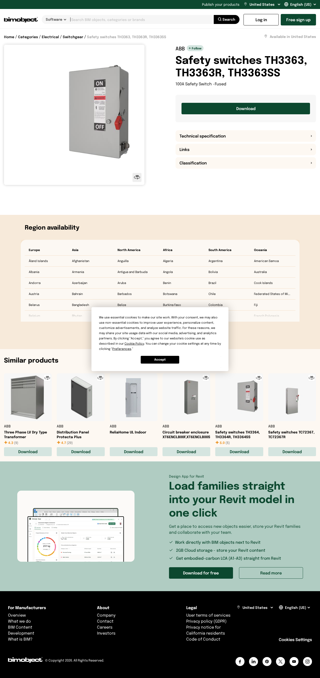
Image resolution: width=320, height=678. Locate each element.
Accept (160, 359)
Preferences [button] (121, 348)
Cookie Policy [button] (134, 343)
